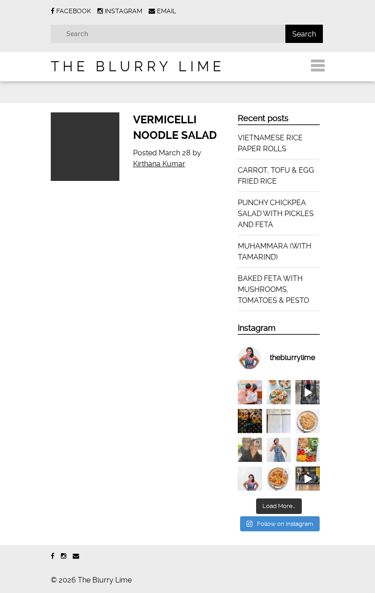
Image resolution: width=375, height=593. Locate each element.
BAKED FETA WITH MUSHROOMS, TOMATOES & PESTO (273, 289)
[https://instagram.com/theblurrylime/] (63, 556)
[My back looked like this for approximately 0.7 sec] (250, 421)
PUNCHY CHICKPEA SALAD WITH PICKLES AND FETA (276, 213)
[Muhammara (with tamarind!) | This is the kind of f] (279, 478)
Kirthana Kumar (159, 163)
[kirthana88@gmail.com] (76, 556)
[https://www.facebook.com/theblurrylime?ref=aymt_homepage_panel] (52, 556)
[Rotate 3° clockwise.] (279, 450)
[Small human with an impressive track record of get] (250, 392)
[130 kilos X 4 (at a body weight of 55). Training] (307, 478)
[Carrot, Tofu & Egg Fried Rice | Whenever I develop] (307, 421)
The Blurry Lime (138, 66)
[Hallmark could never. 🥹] (279, 421)
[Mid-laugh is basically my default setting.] (250, 478)
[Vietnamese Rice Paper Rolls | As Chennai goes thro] (279, 392)
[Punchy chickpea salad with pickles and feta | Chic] (307, 450)
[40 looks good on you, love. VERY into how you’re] (250, 450)
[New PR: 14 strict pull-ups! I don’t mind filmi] (307, 392)
